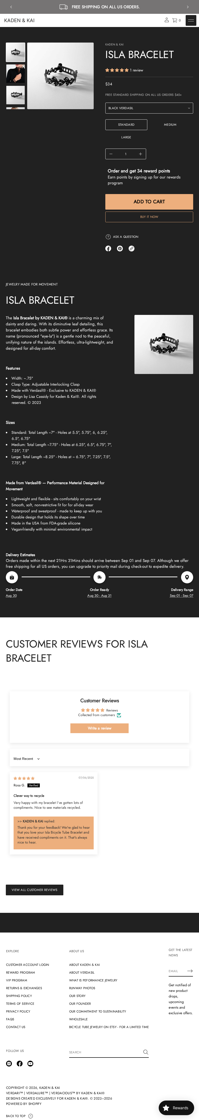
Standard (126, 124)
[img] (24, 778)
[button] (117, 70)
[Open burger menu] (191, 20)
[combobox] (105, 1052)
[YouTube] (30, 1063)
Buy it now (149, 216)
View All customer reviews (35, 890)
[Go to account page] (167, 21)
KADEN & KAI (19, 20)
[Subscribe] (190, 971)
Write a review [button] (99, 728)
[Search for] (146, 1052)
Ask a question (126, 236)
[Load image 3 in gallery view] (15, 73)
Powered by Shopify (24, 1103)
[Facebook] (19, 1063)
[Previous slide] (11, 7)
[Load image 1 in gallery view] (15, 52)
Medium (170, 124)
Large (126, 137)
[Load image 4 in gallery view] (15, 95)
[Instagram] (9, 1063)
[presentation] (60, 76)
